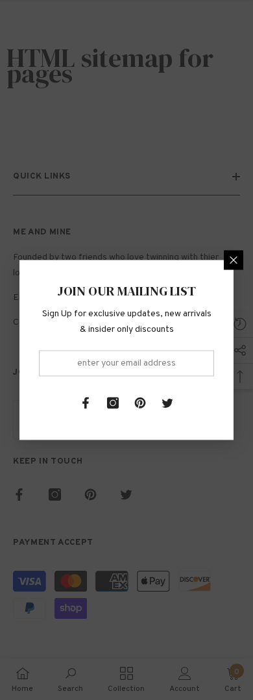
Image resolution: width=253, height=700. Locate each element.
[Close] (233, 260)
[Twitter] (167, 403)
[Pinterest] (140, 403)
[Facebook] (85, 403)
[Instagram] (112, 403)
